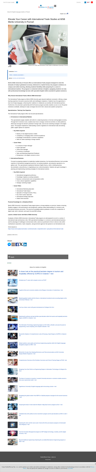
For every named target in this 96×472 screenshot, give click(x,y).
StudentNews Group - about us (48, 457)
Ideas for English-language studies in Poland (18, 12)
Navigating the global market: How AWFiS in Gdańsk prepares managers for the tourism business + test (43, 396)
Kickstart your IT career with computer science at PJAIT (32, 280)
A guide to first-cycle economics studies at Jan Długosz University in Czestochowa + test (41, 290)
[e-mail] (13, 246)
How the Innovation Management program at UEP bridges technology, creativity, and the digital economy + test (42, 432)
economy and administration (18, 78)
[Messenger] (9, 246)
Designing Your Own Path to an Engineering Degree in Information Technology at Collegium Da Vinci (42, 370)
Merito (15, 71)
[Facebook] (17, 246)
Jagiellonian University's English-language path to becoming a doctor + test (37, 386)
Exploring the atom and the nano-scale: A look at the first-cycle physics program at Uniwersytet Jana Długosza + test (42, 423)
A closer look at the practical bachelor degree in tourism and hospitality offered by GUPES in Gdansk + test (41, 272)
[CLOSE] (70, 468)
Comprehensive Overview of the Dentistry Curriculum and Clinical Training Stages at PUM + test (43, 360)
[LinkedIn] (25, 246)
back (11, 256)
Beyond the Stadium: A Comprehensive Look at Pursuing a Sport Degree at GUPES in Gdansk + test (43, 334)
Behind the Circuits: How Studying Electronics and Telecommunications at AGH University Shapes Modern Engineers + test (41, 353)
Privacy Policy (48, 459)
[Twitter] (21, 245)
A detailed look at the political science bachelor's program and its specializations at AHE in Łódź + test (43, 414)
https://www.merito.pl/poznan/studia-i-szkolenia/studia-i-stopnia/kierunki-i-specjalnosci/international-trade (35, 229)
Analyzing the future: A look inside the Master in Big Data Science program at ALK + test (40, 404)
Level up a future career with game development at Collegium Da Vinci (36, 307)
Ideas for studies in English (38, 267)
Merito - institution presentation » (17, 74)
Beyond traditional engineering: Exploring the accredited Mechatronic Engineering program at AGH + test (42, 440)
